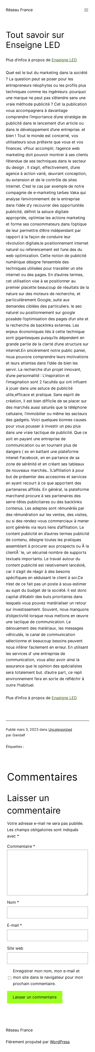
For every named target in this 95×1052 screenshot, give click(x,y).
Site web (15, 948)
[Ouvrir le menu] (86, 10)
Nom (13, 902)
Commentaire (21, 846)
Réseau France (19, 9)
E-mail (14, 925)
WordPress (60, 1041)
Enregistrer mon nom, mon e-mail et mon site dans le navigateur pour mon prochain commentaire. (48, 977)
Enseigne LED (64, 59)
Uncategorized (60, 729)
